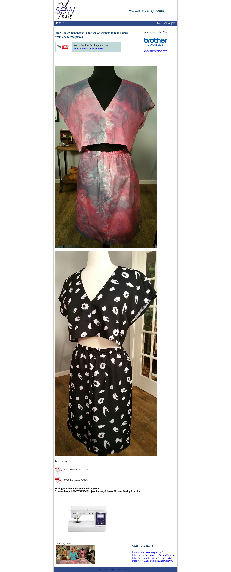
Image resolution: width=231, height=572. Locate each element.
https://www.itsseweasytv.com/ (147, 552)
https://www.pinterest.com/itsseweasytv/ (152, 558)
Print (159, 23)
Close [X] (169, 23)
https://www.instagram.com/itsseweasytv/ (152, 560)
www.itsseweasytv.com (146, 10)
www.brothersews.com (155, 51)
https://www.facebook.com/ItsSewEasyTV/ (153, 555)
